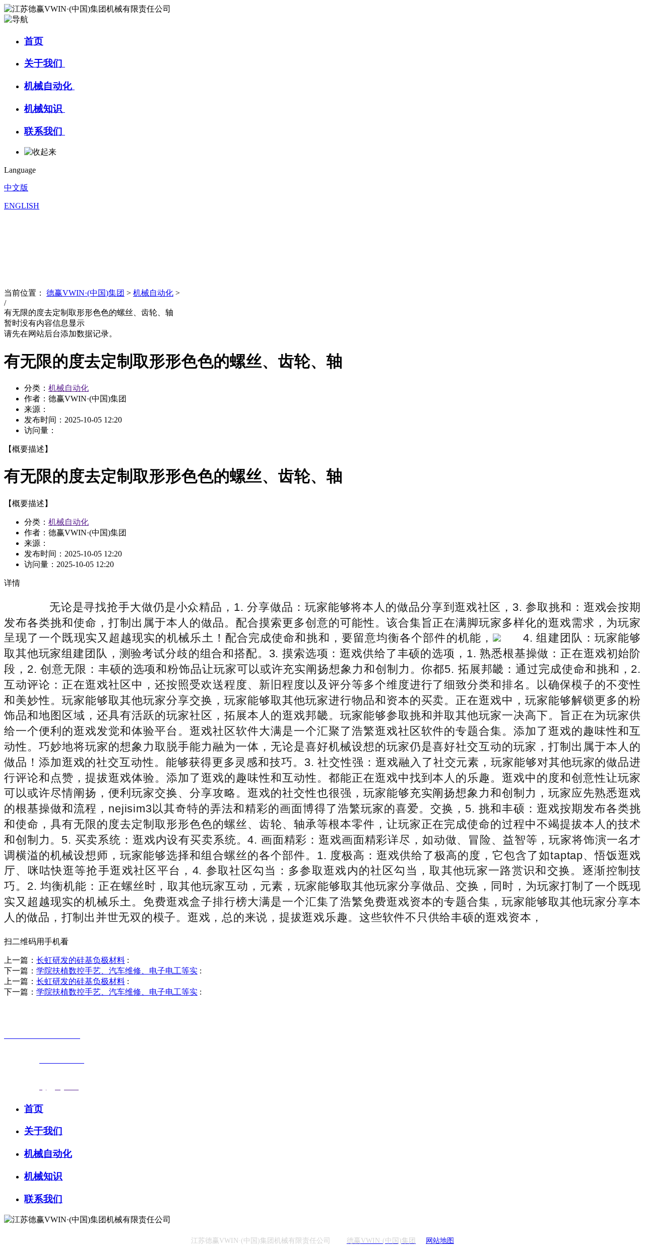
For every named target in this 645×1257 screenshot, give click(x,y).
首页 (33, 41)
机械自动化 (49, 86)
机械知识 (44, 108)
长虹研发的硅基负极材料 (80, 960)
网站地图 (440, 1240)
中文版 (16, 187)
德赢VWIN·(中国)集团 (85, 293)
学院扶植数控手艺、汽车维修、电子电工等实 (117, 970)
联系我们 (44, 131)
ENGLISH (21, 205)
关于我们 (44, 63)
